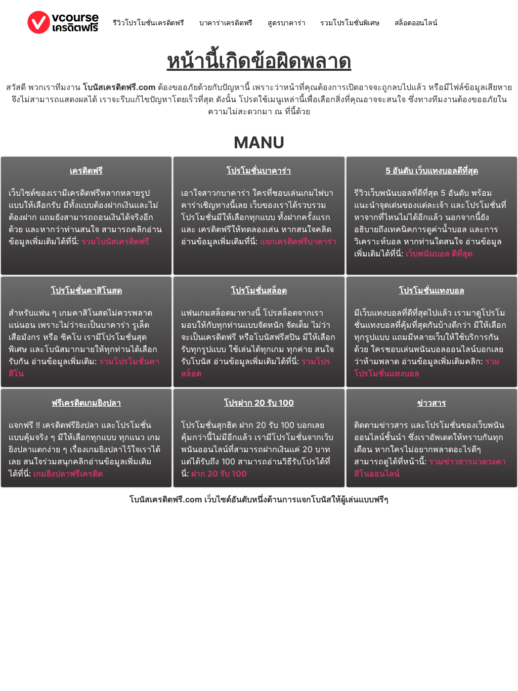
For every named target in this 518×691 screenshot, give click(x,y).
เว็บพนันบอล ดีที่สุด (439, 253)
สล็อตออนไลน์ (416, 23)
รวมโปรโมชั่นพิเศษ (349, 23)
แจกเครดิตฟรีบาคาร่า (298, 241)
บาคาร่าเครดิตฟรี (225, 23)
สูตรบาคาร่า (286, 23)
